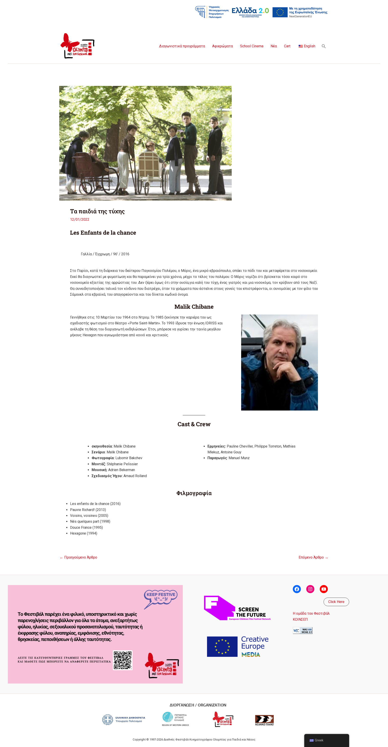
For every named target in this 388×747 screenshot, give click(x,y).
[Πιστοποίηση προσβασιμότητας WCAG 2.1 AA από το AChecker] (303, 630)
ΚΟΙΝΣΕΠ (300, 619)
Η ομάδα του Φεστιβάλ (311, 613)
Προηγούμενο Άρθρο (78, 557)
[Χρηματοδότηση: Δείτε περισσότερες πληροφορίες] (261, 12)
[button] (324, 46)
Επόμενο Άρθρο (313, 557)
